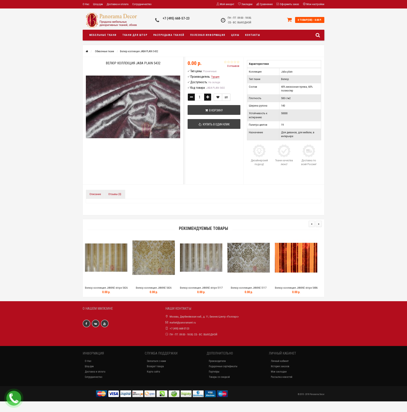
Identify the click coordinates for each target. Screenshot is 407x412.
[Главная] (87, 51)
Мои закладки (279, 371)
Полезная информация (207, 35)
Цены (235, 35)
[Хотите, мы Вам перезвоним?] (13, 398)
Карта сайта (153, 371)
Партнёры (214, 371)
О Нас (86, 4)
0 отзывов (233, 65)
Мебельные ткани (102, 35)
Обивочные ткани (104, 51)
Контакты (252, 35)
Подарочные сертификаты (223, 366)
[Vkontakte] (95, 323)
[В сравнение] (226, 97)
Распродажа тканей (168, 35)
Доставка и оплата (117, 4)
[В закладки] (218, 97)
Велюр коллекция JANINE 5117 (205, 287)
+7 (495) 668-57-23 (176, 18)
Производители (217, 361)
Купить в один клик (216, 124)
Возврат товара (155, 366)
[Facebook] (86, 323)
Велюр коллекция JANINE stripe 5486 (253, 287)
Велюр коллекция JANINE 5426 (110, 287)
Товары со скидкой (219, 376)
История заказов (280, 366)
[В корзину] (100, 282)
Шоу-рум (98, 4)
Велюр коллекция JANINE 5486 (300, 287)
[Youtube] (105, 323)
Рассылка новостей (281, 376)
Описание (95, 194)
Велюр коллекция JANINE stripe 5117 (158, 287)
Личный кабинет (280, 361)
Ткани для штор (134, 35)
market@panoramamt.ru (183, 322)
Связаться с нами (156, 361)
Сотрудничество (142, 4)
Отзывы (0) (114, 194)
